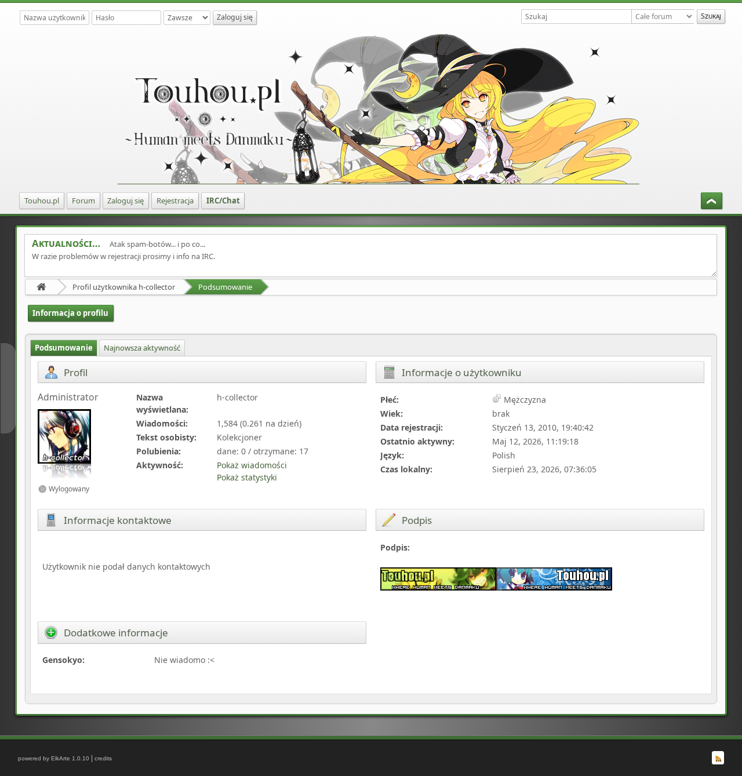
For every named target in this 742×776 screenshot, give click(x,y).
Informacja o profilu (70, 313)
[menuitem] (41, 200)
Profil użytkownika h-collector (123, 287)
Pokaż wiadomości (252, 465)
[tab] (63, 348)
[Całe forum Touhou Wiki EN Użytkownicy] (664, 16)
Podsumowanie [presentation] (64, 348)
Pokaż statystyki (247, 477)
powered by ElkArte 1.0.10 (53, 758)
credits (103, 758)
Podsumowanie (225, 287)
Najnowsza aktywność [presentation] (142, 348)
